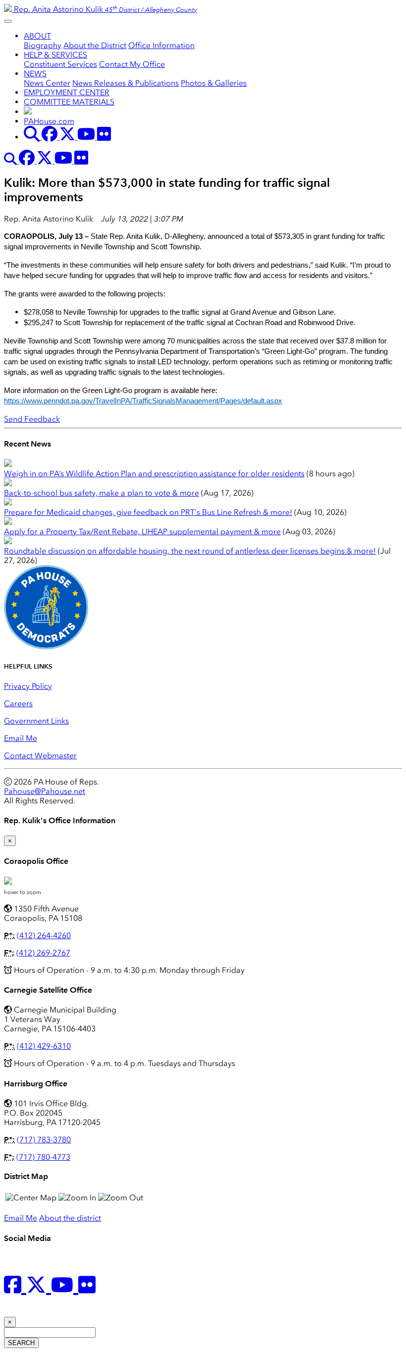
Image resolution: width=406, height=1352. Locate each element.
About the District (94, 45)
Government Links (36, 721)
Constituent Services (60, 64)
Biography (42, 45)
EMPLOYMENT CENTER (66, 92)
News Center (47, 83)
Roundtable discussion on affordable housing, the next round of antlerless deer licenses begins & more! (190, 551)
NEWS (35, 73)
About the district (70, 1218)
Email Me (20, 738)
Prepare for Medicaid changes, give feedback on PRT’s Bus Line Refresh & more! (148, 512)
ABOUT (37, 36)
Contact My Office (132, 64)
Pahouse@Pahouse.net (44, 791)
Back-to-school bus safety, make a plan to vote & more (101, 493)
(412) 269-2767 (43, 953)
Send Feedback (32, 419)
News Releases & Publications (125, 83)
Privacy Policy (28, 686)
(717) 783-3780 (44, 1139)
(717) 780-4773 (43, 1157)
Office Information (161, 45)
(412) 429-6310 (44, 1046)
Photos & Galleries (214, 83)
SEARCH (21, 1343)
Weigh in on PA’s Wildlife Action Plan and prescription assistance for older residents (154, 473)
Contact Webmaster (40, 755)
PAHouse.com (49, 121)
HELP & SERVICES (55, 54)
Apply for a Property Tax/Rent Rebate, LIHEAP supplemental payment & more (142, 531)
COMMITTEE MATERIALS (69, 102)
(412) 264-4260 (44, 935)
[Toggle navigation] (8, 21)
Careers (18, 703)
